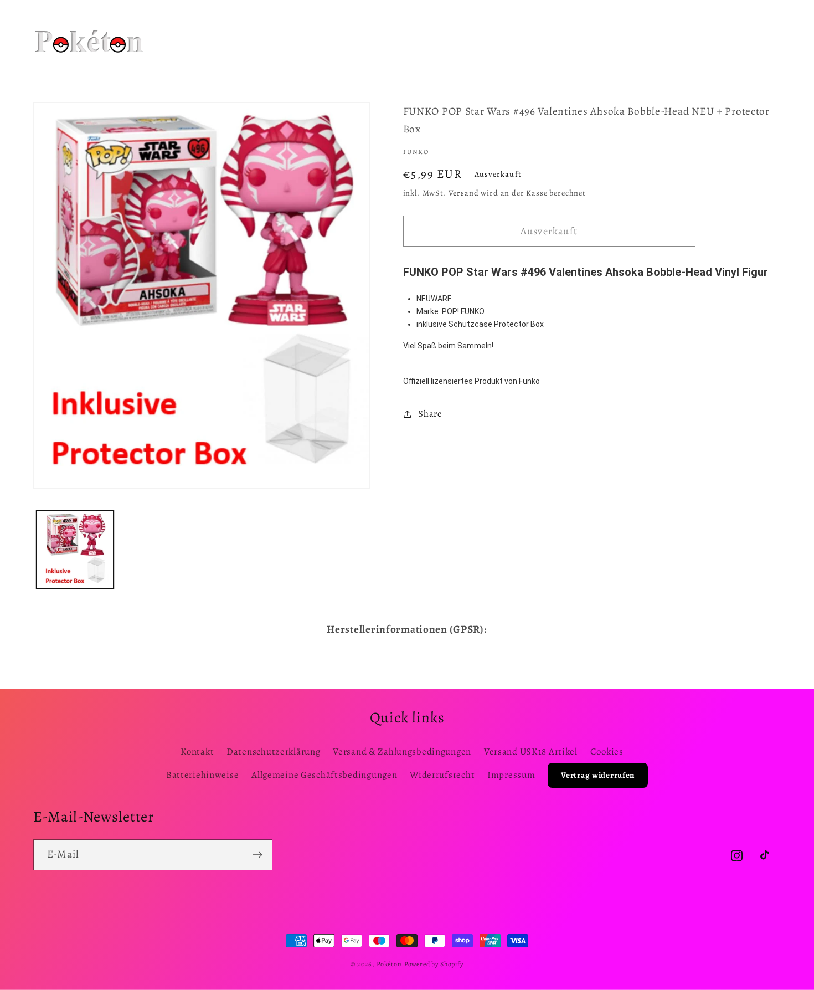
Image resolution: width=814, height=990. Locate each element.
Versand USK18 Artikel (531, 751)
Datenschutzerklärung (273, 751)
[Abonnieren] (257, 854)
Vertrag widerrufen (598, 775)
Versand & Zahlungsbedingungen (402, 751)
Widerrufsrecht (442, 774)
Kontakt (197, 751)
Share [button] (430, 413)
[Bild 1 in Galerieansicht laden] (75, 549)
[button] (305, 27)
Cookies (607, 751)
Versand (464, 192)
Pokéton (389, 964)
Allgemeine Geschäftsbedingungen (324, 774)
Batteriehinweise (202, 774)
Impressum (511, 774)
